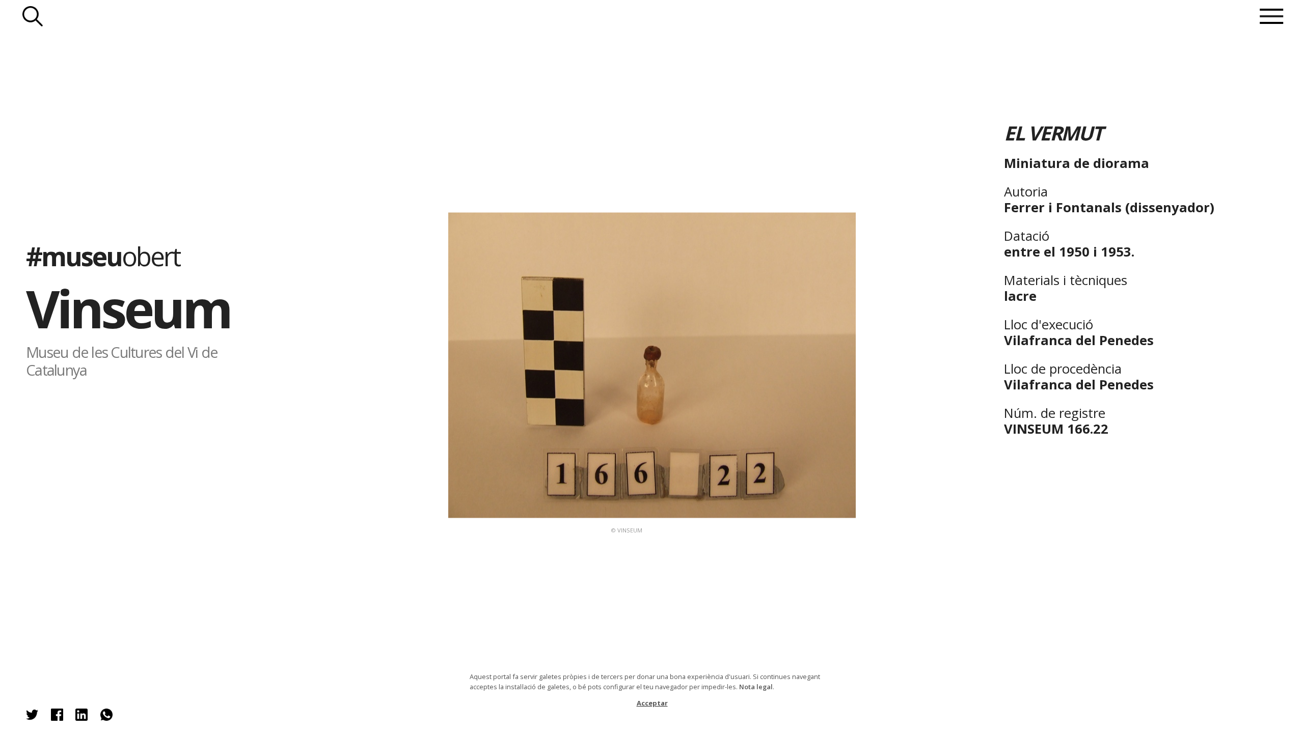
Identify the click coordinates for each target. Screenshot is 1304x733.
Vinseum (128, 308)
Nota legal (756, 686)
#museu (103, 256)
